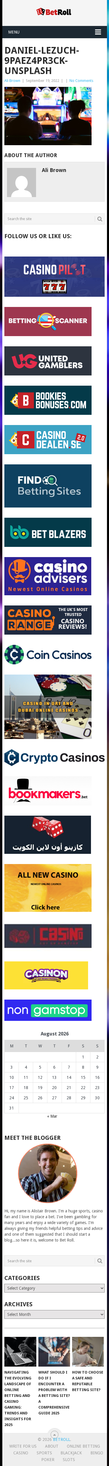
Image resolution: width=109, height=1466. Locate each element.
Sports (44, 1453)
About (51, 1446)
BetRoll (61, 1439)
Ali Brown (12, 80)
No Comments (81, 80)
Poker (47, 1459)
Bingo (96, 1453)
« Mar (52, 1116)
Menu (13, 32)
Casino (20, 1453)
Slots (69, 1459)
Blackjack (71, 1453)
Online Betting (83, 1446)
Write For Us (23, 1446)
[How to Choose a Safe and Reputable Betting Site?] (88, 1352)
